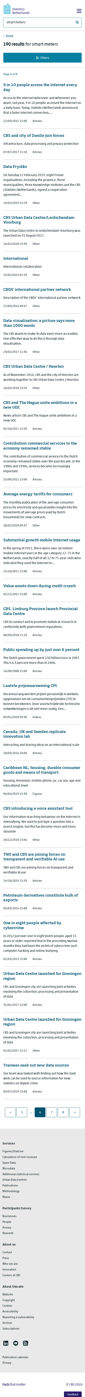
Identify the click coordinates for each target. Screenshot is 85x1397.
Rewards (8, 1233)
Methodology (11, 1191)
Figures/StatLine (13, 1151)
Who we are (10, 1264)
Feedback (72, 1394)
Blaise (6, 1197)
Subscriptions (11, 1328)
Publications (10, 1185)
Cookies (7, 1306)
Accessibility (10, 1311)
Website (7, 1294)
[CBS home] (20, 8)
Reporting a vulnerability (18, 1317)
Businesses (9, 1216)
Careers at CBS (11, 1275)
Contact (7, 1252)
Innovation (9, 1269)
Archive (7, 1323)
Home (9, 36)
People (6, 1222)
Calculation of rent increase (19, 1157)
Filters (44, 58)
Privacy (6, 1227)
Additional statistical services (20, 1174)
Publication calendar (15, 1357)
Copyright (8, 1300)
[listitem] (5, 1343)
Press (5, 1258)
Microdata (8, 1168)
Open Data (9, 1163)
